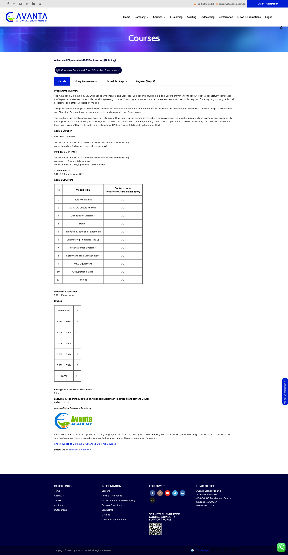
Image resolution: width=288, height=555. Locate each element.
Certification (226, 17)
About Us (59, 495)
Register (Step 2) (145, 81)
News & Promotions (249, 17)
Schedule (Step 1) (117, 81)
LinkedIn (73, 449)
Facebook (86, 449)
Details (62, 81)
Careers (106, 491)
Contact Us (107, 510)
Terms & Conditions (112, 505)
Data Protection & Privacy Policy (118, 500)
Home (126, 17)
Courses (157, 17)
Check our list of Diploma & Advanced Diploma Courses (85, 443)
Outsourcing (207, 17)
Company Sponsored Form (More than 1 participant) (90, 70)
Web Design (202, 550)
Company (140, 17)
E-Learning (176, 17)
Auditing (191, 17)
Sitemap (106, 514)
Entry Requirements (86, 81)
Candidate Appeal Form (114, 519)
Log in (268, 17)
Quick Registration (268, 4)
